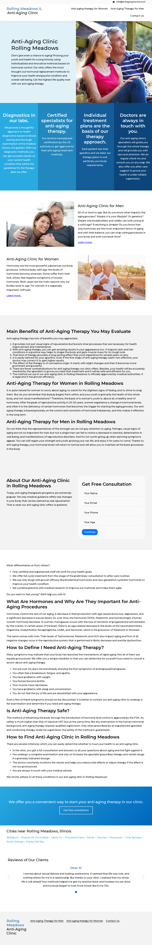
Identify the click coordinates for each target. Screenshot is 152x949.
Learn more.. (85, 242)
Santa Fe (56, 837)
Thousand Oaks (74, 837)
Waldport (12, 837)
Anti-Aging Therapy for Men (127, 8)
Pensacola (115, 837)
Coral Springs (133, 837)
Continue (89, 532)
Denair (91, 837)
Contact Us (137, 15)
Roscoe (102, 837)
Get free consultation (76, 810)
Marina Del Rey (35, 841)
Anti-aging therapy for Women (89, 8)
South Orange (15, 841)
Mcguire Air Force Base (35, 837)
